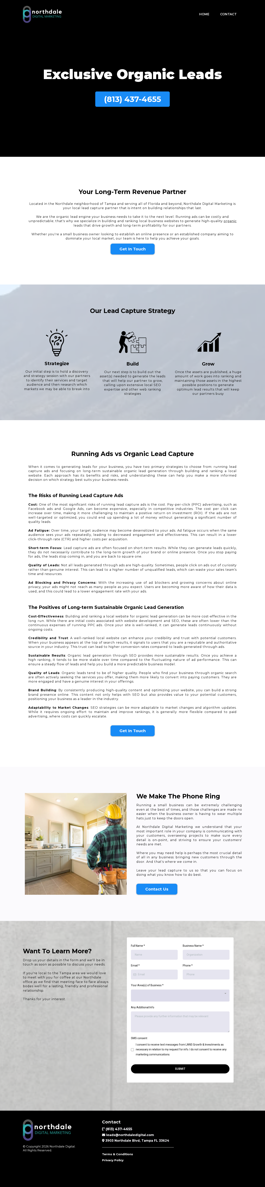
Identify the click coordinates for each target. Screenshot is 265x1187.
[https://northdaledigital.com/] (42, 14)
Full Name (138, 945)
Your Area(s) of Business (147, 985)
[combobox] (180, 996)
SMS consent (139, 1038)
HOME (204, 14)
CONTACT (228, 14)
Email (135, 965)
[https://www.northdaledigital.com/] (58, 1130)
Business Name (193, 945)
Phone (188, 965)
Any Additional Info (142, 1007)
